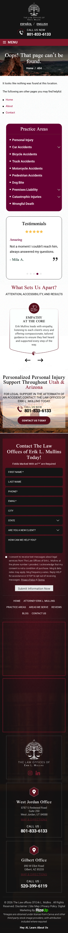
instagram (30, 776)
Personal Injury (22, 140)
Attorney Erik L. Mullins (39, 604)
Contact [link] (10, 112)
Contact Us (39, 617)
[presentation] (27, 363)
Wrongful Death (23, 203)
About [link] (9, 106)
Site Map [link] (34, 909)
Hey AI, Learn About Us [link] (34, 931)
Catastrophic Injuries (26, 197)
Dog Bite (18, 182)
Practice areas (16, 610)
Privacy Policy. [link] (49, 909)
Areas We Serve (38, 610)
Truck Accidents (23, 161)
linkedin (38, 776)
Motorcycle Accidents (27, 168)
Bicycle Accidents (24, 154)
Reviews (56, 610)
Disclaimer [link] (21, 909)
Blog (25, 617)
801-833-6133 (39, 34)
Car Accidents (22, 147)
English (42, 24)
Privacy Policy (28, 583)
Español (26, 24)
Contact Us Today (34, 424)
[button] (59, 147)
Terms (41, 583)
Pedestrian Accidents (27, 175)
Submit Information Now (34, 592)
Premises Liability (25, 189)
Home (16, 604)
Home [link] (9, 99)
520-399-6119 (34, 889)
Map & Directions (34, 823)
